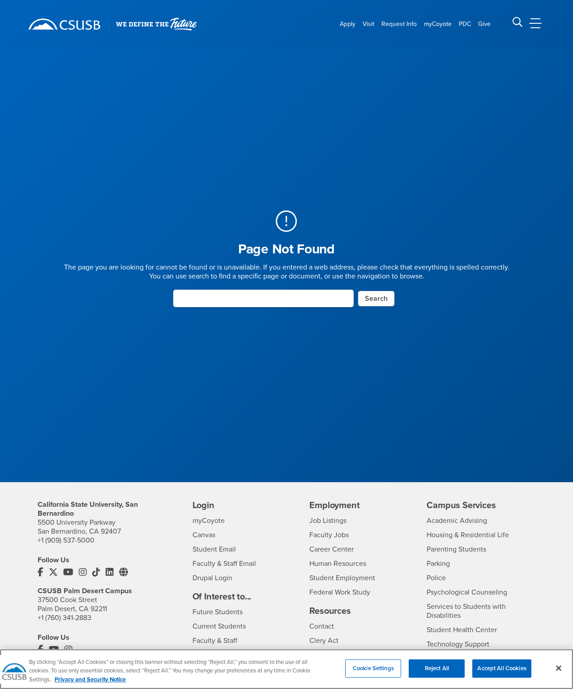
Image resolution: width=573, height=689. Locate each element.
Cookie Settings (373, 668)
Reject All (437, 668)
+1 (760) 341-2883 (64, 617)
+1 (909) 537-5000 (66, 540)
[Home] (64, 24)
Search (376, 298)
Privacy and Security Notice (90, 679)
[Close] (559, 668)
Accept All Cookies (501, 668)
